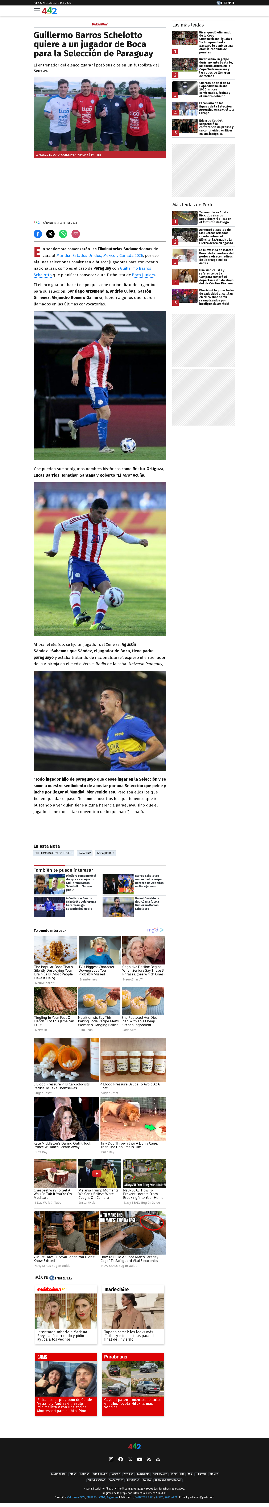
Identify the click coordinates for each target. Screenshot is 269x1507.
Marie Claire (100, 1474)
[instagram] (111, 1459)
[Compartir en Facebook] (38, 234)
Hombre (115, 1474)
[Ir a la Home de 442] (49, 13)
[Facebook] (120, 1459)
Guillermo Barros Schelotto (54, 853)
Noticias (84, 1474)
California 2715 (76, 1497)
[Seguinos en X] (130, 1459)
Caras (73, 1474)
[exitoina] (66, 1290)
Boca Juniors (143, 274)
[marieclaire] (133, 1290)
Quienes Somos (96, 1480)
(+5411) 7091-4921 (143, 1497)
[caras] (66, 1358)
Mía (190, 1474)
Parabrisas (143, 1474)
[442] (134, 1446)
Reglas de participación (168, 1480)
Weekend (128, 1474)
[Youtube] (139, 1460)
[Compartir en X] (50, 234)
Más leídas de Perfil (193, 205)
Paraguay (85, 853)
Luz (182, 1474)
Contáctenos (116, 1480)
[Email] (75, 234)
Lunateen (201, 1474)
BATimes (214, 1474)
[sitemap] (158, 1460)
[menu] (37, 11)
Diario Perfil (58, 1474)
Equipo (147, 1480)
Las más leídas (188, 25)
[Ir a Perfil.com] (225, 4)
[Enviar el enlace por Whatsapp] (63, 234)
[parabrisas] (133, 1358)
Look (174, 1474)
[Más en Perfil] (60, 1278)
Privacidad (133, 1480)
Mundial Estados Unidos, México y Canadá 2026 (99, 255)
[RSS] (149, 1460)
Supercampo (160, 1474)
